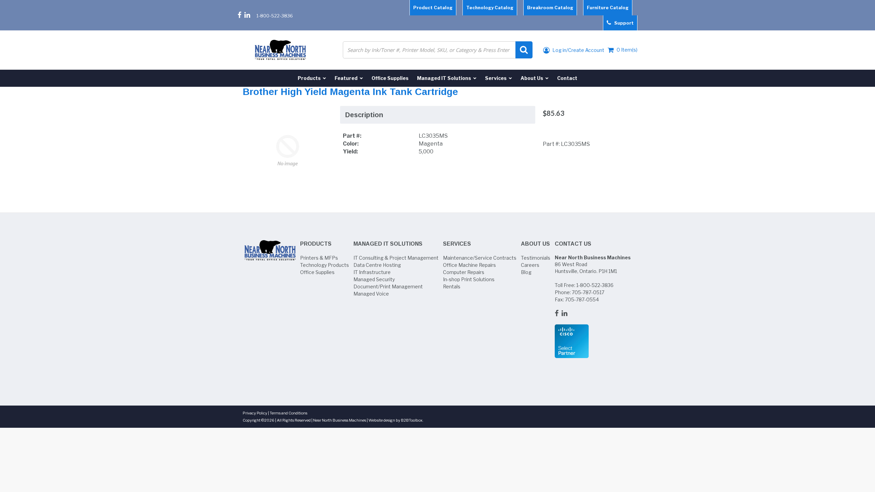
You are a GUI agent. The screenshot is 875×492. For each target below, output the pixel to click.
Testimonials (535, 258)
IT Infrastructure (372, 272)
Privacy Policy (255, 413)
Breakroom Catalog (550, 7)
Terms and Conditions (288, 413)
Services (457, 244)
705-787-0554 (582, 299)
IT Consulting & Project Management (396, 258)
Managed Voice (371, 294)
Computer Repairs (463, 272)
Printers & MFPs (319, 258)
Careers (530, 265)
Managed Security (374, 279)
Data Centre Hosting (377, 265)
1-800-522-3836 (274, 15)
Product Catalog (433, 7)
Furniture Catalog (608, 7)
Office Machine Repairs (469, 265)
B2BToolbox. (412, 420)
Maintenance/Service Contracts (479, 258)
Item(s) (627, 50)
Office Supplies (317, 272)
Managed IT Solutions (387, 244)
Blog (526, 272)
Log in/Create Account (577, 50)
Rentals (451, 286)
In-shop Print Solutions (469, 279)
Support (622, 23)
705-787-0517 (588, 292)
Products (316, 244)
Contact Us (573, 244)
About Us (535, 244)
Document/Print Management (388, 286)
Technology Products (324, 265)
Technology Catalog (489, 7)
